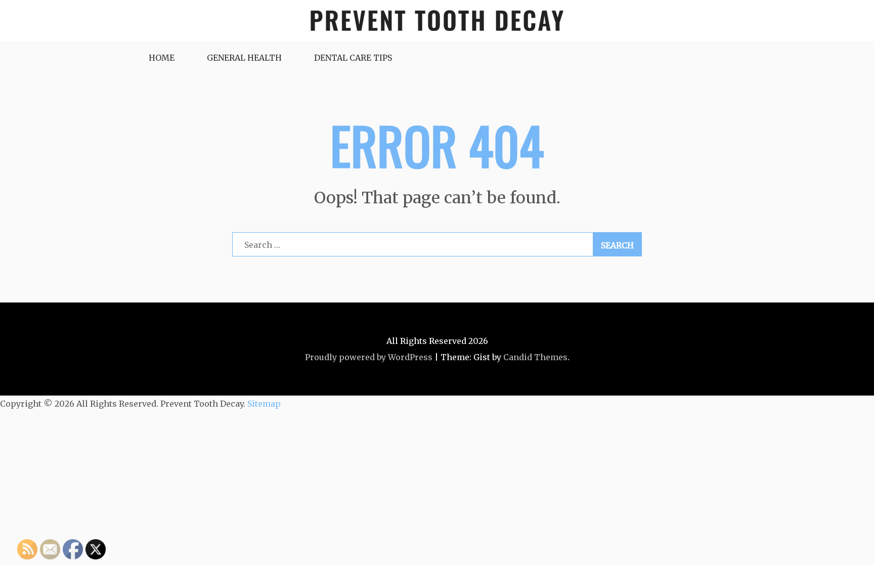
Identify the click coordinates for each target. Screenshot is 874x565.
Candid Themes (535, 357)
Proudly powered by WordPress (368, 357)
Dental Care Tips (353, 58)
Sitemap (264, 404)
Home (161, 58)
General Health (244, 58)
